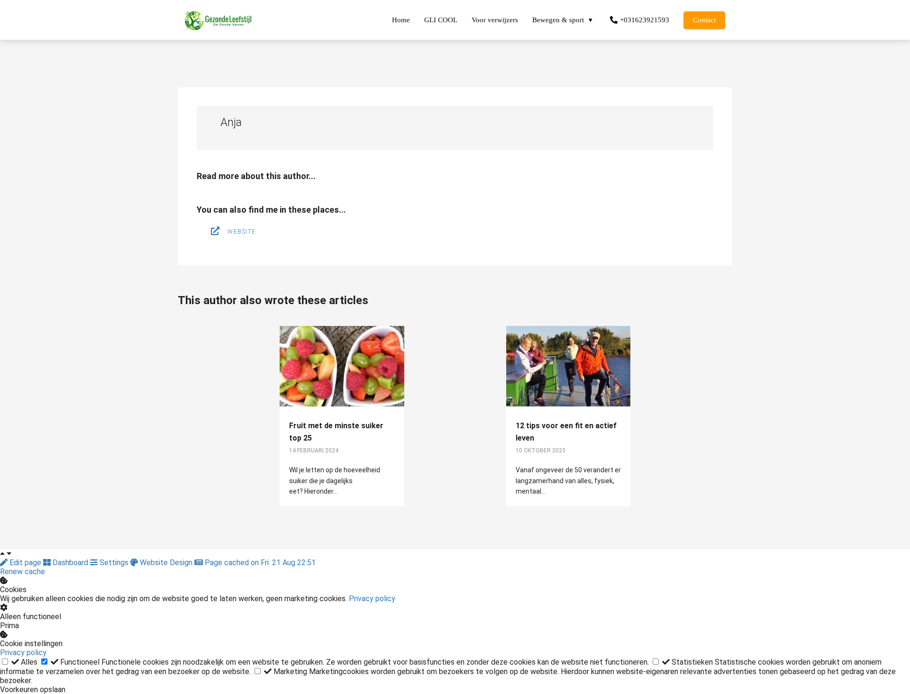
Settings (114, 562)
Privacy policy (372, 598)
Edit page (25, 562)
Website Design (166, 562)
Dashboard (70, 562)
